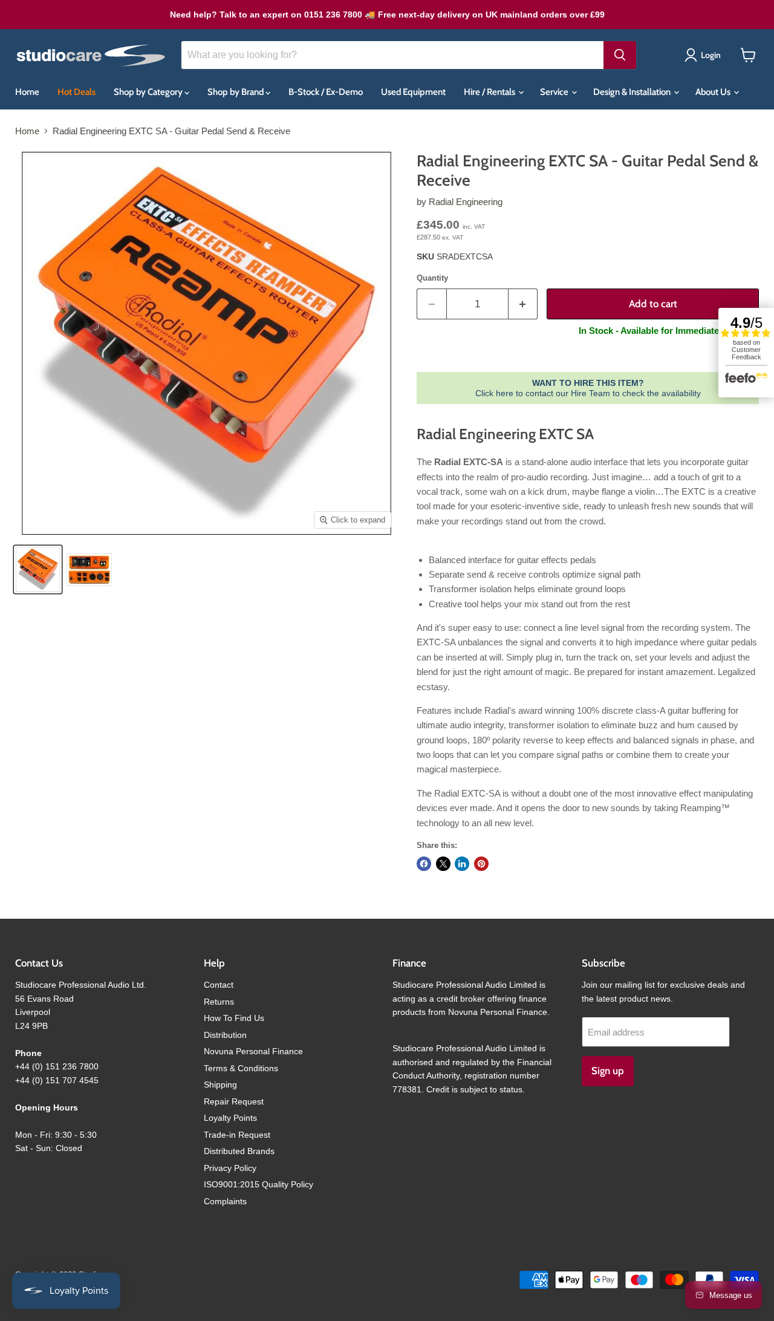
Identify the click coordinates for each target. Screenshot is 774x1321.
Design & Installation (632, 91)
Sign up (607, 1071)
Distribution (225, 1035)
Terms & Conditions (241, 1068)
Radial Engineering (465, 202)
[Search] (619, 55)
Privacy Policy (230, 1168)
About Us (713, 91)
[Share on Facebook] (424, 863)
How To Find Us (234, 1018)
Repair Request (234, 1101)
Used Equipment (413, 91)
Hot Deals (76, 91)
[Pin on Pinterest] (481, 863)
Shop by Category (149, 91)
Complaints (225, 1201)
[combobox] (392, 55)
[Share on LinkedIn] (462, 863)
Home (27, 91)
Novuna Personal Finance (253, 1051)
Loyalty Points (230, 1118)
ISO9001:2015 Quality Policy (258, 1184)
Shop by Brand (236, 91)
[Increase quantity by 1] (523, 304)
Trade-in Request (237, 1135)
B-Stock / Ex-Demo (325, 91)
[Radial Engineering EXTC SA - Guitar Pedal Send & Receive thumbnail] (38, 569)
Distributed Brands (239, 1151)
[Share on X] (443, 863)
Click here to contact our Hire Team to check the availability (588, 387)
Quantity (432, 277)
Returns (219, 1001)
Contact (218, 985)
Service (555, 91)
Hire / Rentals (490, 91)
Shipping (220, 1084)
